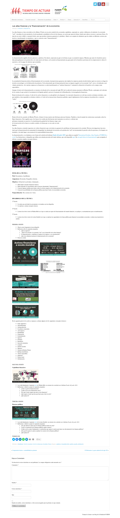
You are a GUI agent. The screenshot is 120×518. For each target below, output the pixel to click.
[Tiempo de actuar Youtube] (103, 4)
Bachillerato (20, 444)
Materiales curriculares (17, 19)
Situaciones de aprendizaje (44, 19)
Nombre (14, 482)
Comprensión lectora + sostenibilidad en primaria (24, 450)
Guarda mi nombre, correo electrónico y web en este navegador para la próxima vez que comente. (36, 503)
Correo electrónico (17, 489)
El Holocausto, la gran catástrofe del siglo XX (96, 450)
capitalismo (58, 444)
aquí (74, 137)
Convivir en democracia (38, 444)
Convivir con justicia (28, 444)
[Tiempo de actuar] (38, 9)
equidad (71, 444)
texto (36, 385)
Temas (69, 19)
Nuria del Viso (27, 28)
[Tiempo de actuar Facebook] (99, 4)
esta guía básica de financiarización (87, 137)
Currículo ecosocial (30, 19)
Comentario (15, 465)
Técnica (49, 444)
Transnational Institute (84, 135)
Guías (55, 19)
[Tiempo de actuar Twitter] (95, 4)
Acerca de (76, 19)
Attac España (94, 135)
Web (13, 495)
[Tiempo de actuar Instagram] (107, 4)
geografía (75, 444)
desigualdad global (65, 444)
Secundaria (45, 444)
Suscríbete (84, 19)
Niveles (62, 19)
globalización (80, 444)
